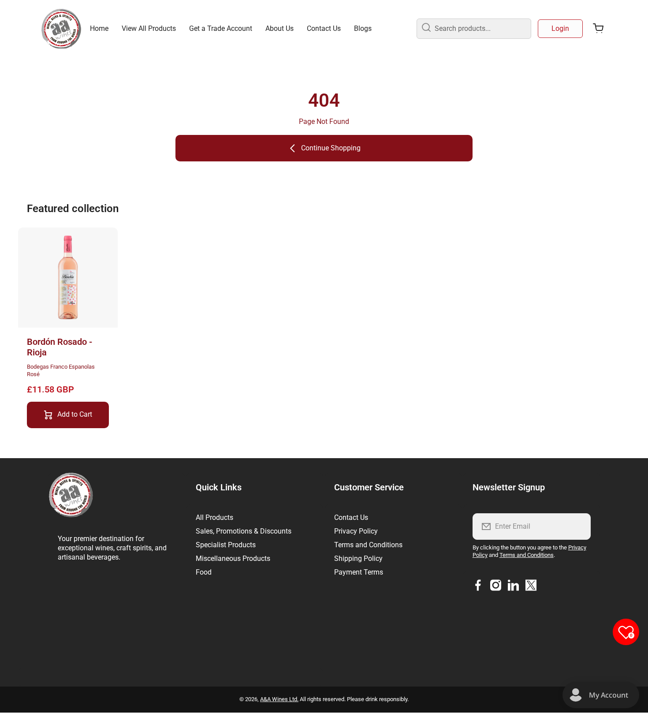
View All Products (149, 28)
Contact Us (324, 28)
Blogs (363, 28)
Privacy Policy (356, 531)
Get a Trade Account (220, 28)
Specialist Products (226, 545)
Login (560, 28)
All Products (214, 517)
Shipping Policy (358, 558)
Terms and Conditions (368, 545)
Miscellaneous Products (233, 558)
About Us (279, 28)
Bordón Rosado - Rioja (59, 347)
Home (99, 28)
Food (204, 572)
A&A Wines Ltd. (279, 699)
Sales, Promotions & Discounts (243, 531)
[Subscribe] (578, 526)
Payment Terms (358, 572)
